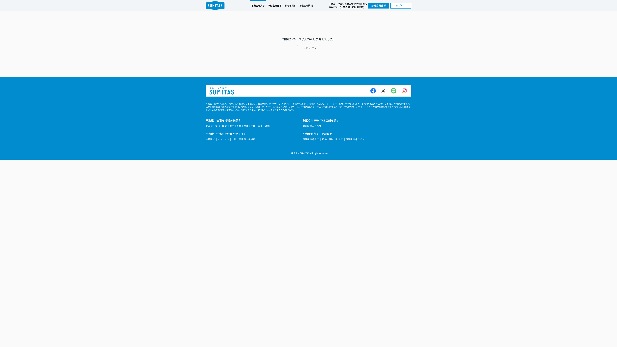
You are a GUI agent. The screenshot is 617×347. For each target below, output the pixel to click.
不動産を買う (258, 5)
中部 (231, 126)
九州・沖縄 (264, 126)
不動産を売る (275, 5)
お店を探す (290, 5)
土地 (234, 139)
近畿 (239, 126)
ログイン (401, 5)
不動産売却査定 (311, 139)
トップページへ (308, 48)
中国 (246, 126)
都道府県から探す (312, 126)
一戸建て (210, 139)
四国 (253, 126)
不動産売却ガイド (355, 139)
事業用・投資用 (247, 139)
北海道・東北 (213, 126)
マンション (223, 139)
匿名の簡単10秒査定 (332, 139)
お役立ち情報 (306, 5)
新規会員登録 (378, 5)
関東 (224, 126)
